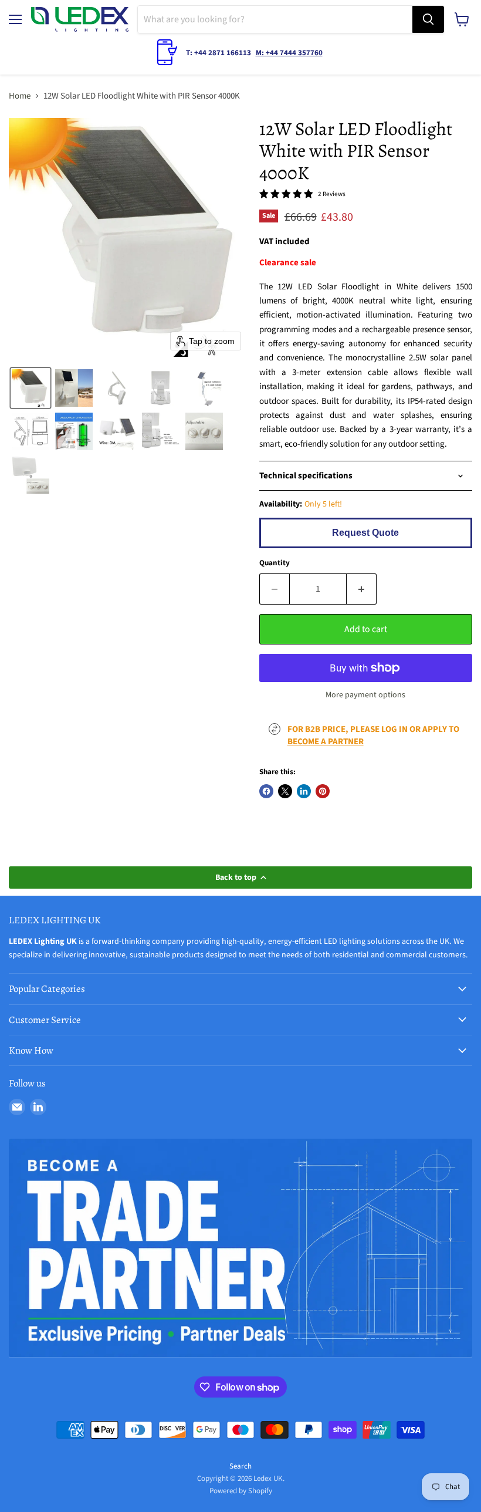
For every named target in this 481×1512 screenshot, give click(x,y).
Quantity (274, 563)
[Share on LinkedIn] (304, 791)
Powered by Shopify (240, 1491)
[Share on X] (285, 791)
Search (240, 1466)
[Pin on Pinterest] (323, 791)
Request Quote (365, 533)
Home (20, 96)
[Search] (428, 19)
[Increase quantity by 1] (362, 588)
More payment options (365, 695)
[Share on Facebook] (266, 791)
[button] (30, 388)
